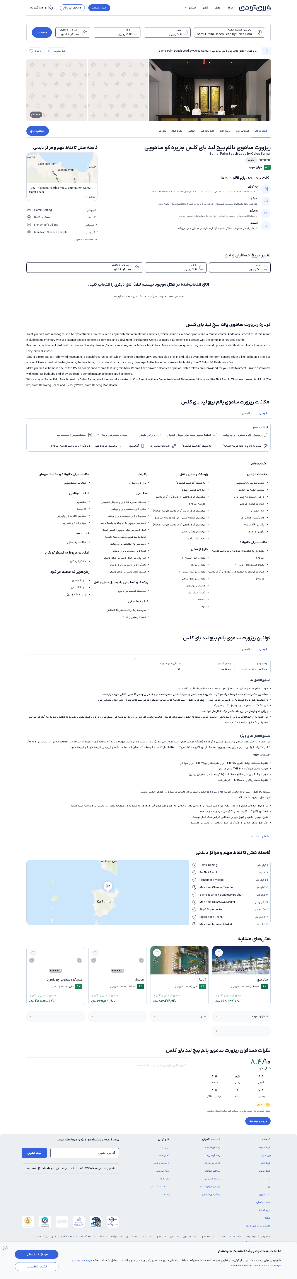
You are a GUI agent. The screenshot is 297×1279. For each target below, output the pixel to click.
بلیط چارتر (266, 1236)
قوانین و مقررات (212, 1163)
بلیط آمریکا (86, 1236)
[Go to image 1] (246, 970)
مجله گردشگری (162, 1171)
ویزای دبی (51, 1236)
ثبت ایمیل (34, 1153)
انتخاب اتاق (37, 131)
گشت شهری (265, 1194)
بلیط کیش (131, 1236)
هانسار (139, 979)
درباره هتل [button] (225, 131)
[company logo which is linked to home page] (253, 8)
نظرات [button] (162, 131)
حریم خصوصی (83, 1260)
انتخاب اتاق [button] (242, 131)
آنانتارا (201, 979)
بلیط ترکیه (116, 1236)
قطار (205, 8)
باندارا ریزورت (260, 1017)
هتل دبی (174, 1236)
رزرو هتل (252, 51)
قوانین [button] (191, 131)
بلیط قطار (266, 1163)
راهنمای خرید (213, 1155)
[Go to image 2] (243, 970)
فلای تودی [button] (163, 1139)
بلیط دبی (220, 1236)
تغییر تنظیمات (37, 1266)
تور (269, 1186)
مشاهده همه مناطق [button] (86, 239)
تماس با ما (164, 1155)
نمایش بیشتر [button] (262, 836)
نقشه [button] (92, 197)
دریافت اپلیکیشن (160, 1186)
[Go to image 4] (238, 970)
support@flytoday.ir (40, 1168)
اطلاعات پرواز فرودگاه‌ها (258, 1226)
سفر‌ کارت (164, 1179)
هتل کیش (146, 1236)
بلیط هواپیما (264, 1147)
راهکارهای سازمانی (211, 1194)
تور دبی (38, 1236)
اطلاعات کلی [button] (261, 131)
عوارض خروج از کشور (209, 1186)
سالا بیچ (262, 979)
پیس (203, 1017)
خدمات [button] (266, 1139)
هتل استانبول (189, 1236)
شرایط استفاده (272, 1266)
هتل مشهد (160, 1236)
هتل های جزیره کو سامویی (228, 51)
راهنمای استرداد (212, 1147)
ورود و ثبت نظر (258, 1121)
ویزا (269, 1179)
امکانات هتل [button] (207, 131)
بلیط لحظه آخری (69, 1236)
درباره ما (165, 1147)
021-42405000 (88, 1168)
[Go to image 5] (236, 970)
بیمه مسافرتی (263, 1202)
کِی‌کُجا (268, 1218)
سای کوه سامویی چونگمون (64, 979)
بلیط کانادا (102, 1236)
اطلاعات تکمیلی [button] (211, 1139)
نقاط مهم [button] (176, 131)
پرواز (230, 8)
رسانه (166, 1194)
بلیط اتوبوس (264, 1171)
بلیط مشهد (206, 1236)
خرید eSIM (265, 1210)
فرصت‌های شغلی (161, 1163)
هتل (217, 8)
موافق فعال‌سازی (37, 1254)
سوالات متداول (212, 1171)
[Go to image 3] (241, 970)
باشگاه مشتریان (212, 1179)
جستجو (42, 32)
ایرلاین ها (251, 1236)
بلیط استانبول (235, 1236)
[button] (190, 8)
